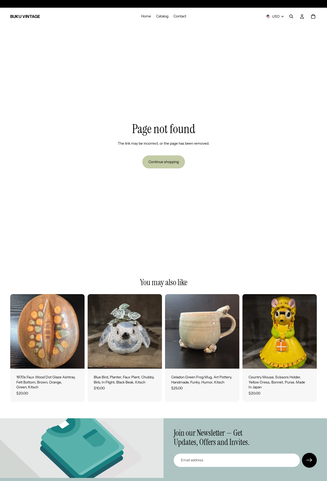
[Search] (291, 16)
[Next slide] (77, 331)
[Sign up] (309, 460)
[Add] (76, 360)
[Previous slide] (18, 331)
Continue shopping (163, 161)
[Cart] (313, 16)
